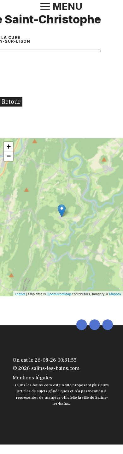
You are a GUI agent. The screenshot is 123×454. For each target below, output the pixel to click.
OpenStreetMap (59, 293)
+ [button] (9, 146)
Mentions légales (32, 377)
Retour (11, 102)
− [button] (9, 156)
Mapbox (115, 293)
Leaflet (20, 293)
